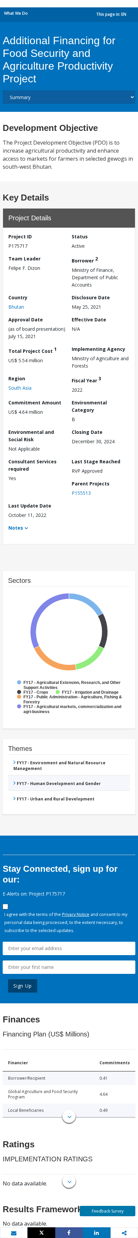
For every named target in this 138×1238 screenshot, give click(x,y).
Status (80, 236)
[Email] (13, 1233)
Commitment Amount (34, 402)
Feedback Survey (108, 1211)
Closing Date (87, 432)
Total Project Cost (32, 350)
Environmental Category (89, 406)
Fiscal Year (86, 379)
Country (17, 297)
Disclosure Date (91, 297)
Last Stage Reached (96, 461)
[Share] (69, 1232)
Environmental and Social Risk (31, 436)
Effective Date (89, 319)
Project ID (20, 236)
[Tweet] (41, 1232)
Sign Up (22, 986)
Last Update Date (29, 505)
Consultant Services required (32, 465)
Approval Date (25, 319)
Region (16, 378)
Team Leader (24, 258)
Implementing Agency (98, 349)
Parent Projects (91, 483)
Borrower (85, 259)
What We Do (16, 13)
